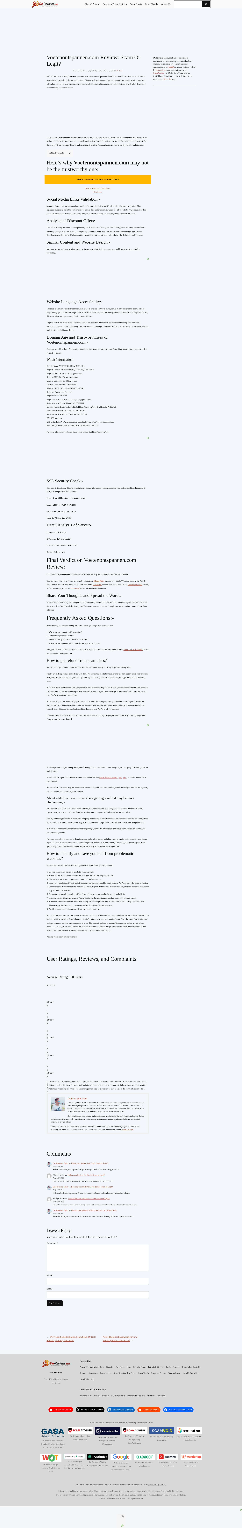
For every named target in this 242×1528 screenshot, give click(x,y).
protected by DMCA (157, 1484)
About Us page (127, 1129)
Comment (52, 1243)
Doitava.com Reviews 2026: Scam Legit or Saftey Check (93, 1210)
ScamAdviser (161, 70)
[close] (122, 1516)
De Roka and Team (60, 1163)
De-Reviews (56, 1372)
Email (49, 1288)
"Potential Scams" (135, 585)
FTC (124, 778)
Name (49, 1275)
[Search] (206, 4)
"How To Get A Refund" (133, 650)
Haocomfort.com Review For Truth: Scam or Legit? (92, 1187)
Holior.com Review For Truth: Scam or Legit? (89, 1163)
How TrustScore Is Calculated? (97, 188)
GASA (171, 67)
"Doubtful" (97, 585)
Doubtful (119, 71)
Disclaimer (98, 192)
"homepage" (75, 588)
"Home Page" (99, 581)
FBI (120, 778)
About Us (167, 79)
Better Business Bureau (108, 778)
